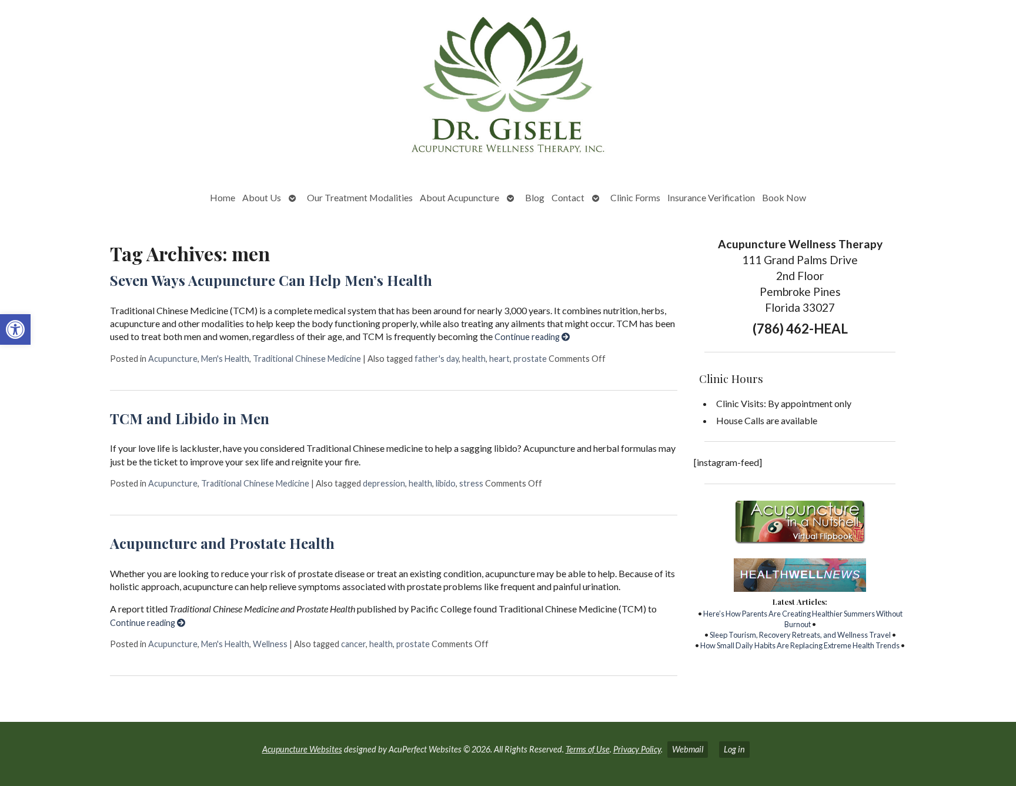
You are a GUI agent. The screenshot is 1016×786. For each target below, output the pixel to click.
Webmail (687, 749)
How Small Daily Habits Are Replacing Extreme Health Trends (800, 645)
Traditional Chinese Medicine (307, 359)
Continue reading (528, 337)
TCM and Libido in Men (189, 418)
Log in (734, 749)
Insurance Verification (711, 197)
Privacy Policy (637, 749)
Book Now (784, 197)
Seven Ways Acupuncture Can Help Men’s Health (271, 280)
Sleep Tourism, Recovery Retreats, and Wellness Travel (800, 635)
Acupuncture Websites (302, 749)
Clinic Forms (635, 197)
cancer (353, 644)
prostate (530, 359)
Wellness (270, 644)
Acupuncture (173, 359)
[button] (15, 329)
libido (446, 483)
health (474, 359)
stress (471, 483)
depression (384, 483)
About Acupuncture (459, 197)
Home (222, 197)
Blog (534, 197)
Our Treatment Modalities (360, 197)
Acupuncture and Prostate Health (222, 543)
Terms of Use (588, 749)
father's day (437, 359)
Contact (568, 197)
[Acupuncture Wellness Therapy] (508, 89)
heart (499, 359)
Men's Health (225, 359)
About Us (261, 197)
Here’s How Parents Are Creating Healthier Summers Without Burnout (803, 619)
